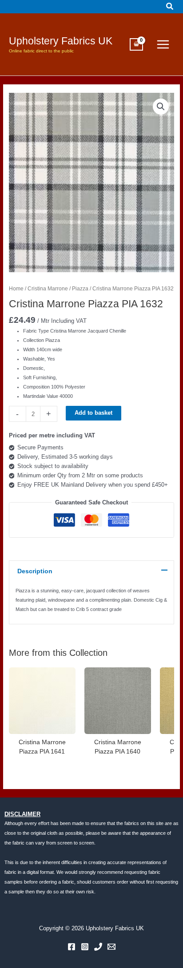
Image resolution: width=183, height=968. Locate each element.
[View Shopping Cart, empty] (136, 44)
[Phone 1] (98, 947)
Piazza (80, 288)
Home (16, 288)
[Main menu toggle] (163, 44)
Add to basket (93, 412)
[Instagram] (85, 947)
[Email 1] (111, 947)
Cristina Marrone (48, 288)
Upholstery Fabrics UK (60, 41)
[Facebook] (72, 947)
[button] (170, 6)
